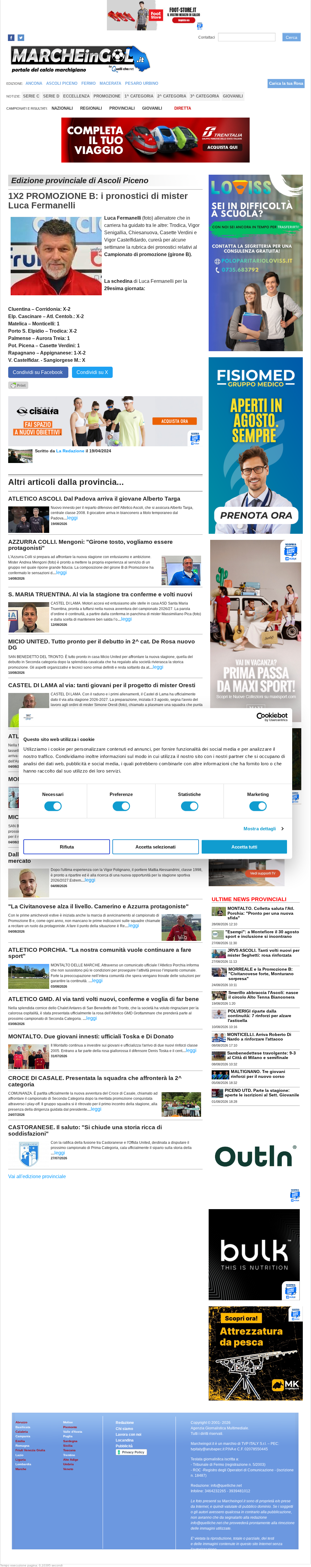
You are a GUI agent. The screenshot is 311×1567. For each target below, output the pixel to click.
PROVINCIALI (122, 108)
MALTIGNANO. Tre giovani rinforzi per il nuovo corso (258, 1073)
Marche (20, 1469)
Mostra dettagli (260, 828)
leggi (72, 517)
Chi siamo (124, 1429)
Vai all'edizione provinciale (37, 1176)
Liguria (20, 1459)
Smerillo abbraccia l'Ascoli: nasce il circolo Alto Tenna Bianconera (263, 995)
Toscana (69, 1450)
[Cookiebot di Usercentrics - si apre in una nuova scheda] (261, 717)
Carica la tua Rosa (286, 83)
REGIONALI (91, 108)
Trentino (69, 1455)
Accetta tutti (244, 846)
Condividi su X (92, 372)
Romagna (22, 1445)
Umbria (68, 1464)
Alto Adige (70, 1459)
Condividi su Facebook (38, 372)
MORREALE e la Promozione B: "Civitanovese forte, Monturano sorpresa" (261, 974)
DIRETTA (182, 108)
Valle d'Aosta (72, 1431)
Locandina (125, 1440)
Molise (68, 1422)
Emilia (20, 1441)
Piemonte (70, 1427)
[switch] (121, 806)
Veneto (68, 1469)
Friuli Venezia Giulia (30, 1450)
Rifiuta (67, 846)
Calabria (21, 1431)
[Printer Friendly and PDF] (18, 384)
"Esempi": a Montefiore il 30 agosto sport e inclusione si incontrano (262, 934)
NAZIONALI (62, 108)
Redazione (125, 1423)
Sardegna (70, 1441)
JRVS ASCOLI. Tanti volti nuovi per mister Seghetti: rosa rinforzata (263, 952)
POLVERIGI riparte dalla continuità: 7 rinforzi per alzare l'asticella (259, 1016)
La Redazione (71, 450)
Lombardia (23, 1464)
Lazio (19, 1455)
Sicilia (68, 1445)
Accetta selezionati (155, 846)
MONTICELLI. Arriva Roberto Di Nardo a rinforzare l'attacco (259, 1036)
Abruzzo (21, 1422)
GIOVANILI (152, 108)
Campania (22, 1436)
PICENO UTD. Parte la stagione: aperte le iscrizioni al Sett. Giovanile (262, 1092)
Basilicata (22, 1427)
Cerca (291, 37)
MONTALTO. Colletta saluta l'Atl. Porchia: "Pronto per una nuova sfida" (260, 913)
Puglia (68, 1436)
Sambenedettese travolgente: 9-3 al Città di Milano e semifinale (261, 1055)
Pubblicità (124, 1446)
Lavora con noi (128, 1434)
